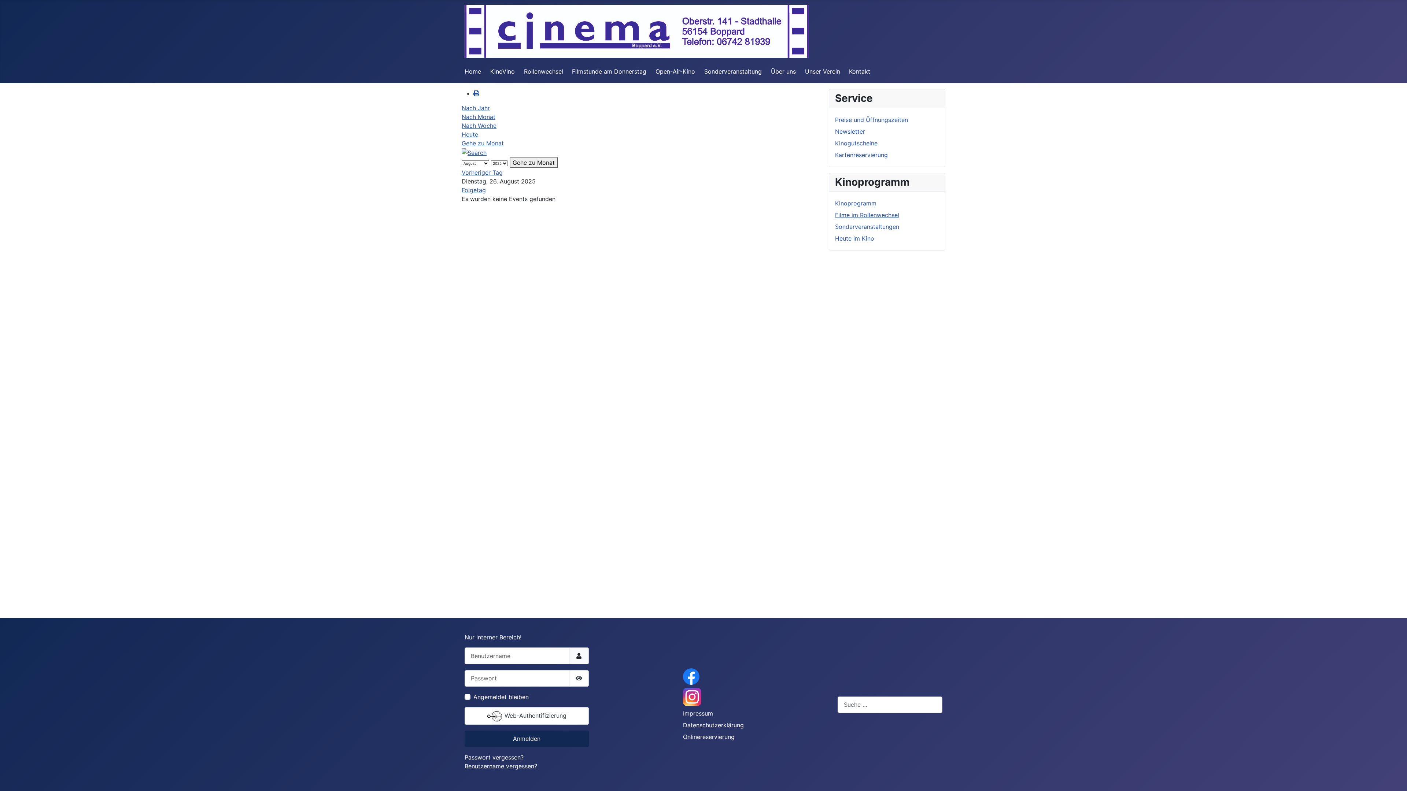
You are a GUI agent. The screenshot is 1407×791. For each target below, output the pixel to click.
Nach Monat (478, 116)
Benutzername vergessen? (501, 766)
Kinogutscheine (856, 143)
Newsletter (850, 131)
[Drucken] (476, 93)
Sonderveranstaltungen (867, 226)
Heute (470, 134)
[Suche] (474, 152)
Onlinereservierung (709, 736)
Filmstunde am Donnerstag (609, 71)
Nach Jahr (476, 108)
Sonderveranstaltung (733, 71)
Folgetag (474, 190)
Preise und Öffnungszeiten (871, 119)
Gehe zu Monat (483, 143)
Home (473, 71)
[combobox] (890, 705)
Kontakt (859, 71)
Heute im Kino (854, 238)
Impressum (698, 713)
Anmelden (526, 738)
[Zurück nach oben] (1394, 777)
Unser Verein (822, 71)
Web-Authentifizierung (534, 715)
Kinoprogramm (855, 203)
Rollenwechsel (543, 71)
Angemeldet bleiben (501, 697)
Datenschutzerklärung (713, 725)
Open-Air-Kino (675, 71)
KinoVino (502, 71)
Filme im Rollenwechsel (867, 215)
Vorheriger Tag (482, 172)
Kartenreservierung (861, 155)
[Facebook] (691, 676)
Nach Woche (479, 125)
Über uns (783, 71)
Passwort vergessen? (494, 757)
